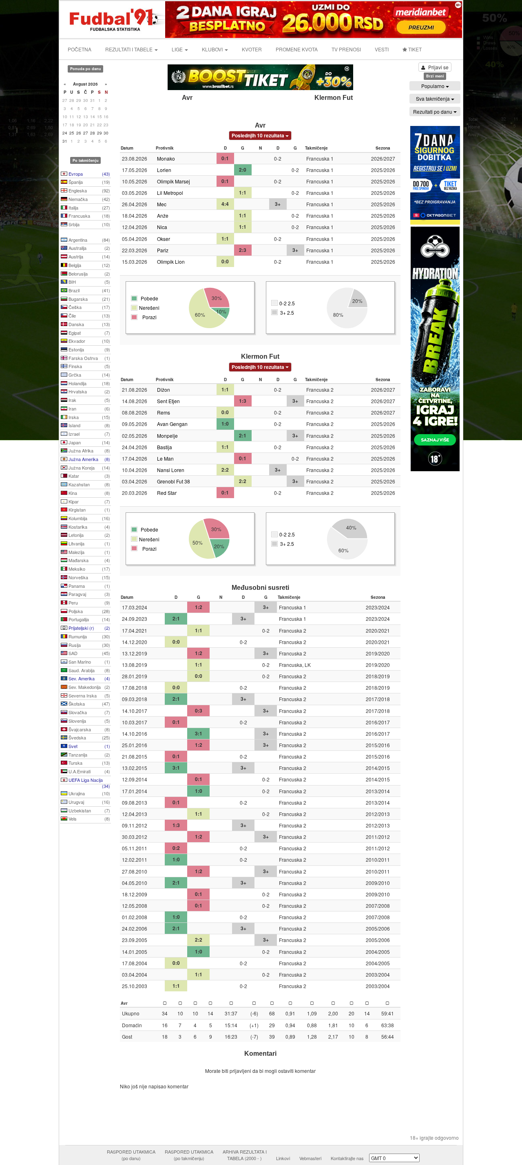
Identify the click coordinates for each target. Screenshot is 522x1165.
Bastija (164, 446)
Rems (163, 412)
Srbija (88, 224)
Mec (161, 204)
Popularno (433, 85)
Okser (163, 238)
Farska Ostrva (88, 358)
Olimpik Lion (171, 261)
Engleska (88, 190)
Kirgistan (88, 509)
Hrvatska (88, 391)
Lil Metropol (170, 192)
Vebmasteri (310, 1158)
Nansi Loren (170, 469)
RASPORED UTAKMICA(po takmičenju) (189, 1154)
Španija (88, 182)
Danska (88, 324)
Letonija (88, 535)
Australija (88, 248)
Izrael (88, 433)
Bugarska (88, 299)
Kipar (88, 501)
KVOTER (252, 49)
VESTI (382, 49)
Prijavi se (438, 67)
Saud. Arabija (88, 670)
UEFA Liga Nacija (88, 781)
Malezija (88, 552)
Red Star (167, 492)
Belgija (88, 265)
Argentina (88, 239)
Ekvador (88, 341)
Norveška (88, 577)
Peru (88, 602)
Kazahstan (88, 484)
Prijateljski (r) (88, 627)
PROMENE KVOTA (297, 49)
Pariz (162, 250)
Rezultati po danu (433, 111)
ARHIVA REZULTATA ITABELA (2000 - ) (245, 1154)
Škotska (88, 703)
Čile (88, 315)
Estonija (88, 349)
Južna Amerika (88, 459)
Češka (88, 307)
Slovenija (88, 720)
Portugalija (88, 619)
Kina (88, 493)
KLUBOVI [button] (213, 49)
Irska (88, 417)
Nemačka (88, 199)
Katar (88, 475)
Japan (88, 442)
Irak (88, 400)
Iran (88, 408)
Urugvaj (88, 802)
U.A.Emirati (88, 771)
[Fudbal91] (113, 18)
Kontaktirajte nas (347, 1158)
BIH (88, 281)
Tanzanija (88, 754)
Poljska (88, 611)
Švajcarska (88, 729)
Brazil (88, 290)
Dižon (163, 389)
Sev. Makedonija (88, 687)
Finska (88, 366)
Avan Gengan (172, 423)
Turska (88, 762)
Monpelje (167, 435)
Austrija (88, 256)
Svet (88, 746)
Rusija (88, 645)
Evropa (88, 173)
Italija (88, 207)
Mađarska (88, 560)
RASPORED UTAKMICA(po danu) (131, 1154)
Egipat (88, 332)
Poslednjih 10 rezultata (258, 135)
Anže (162, 215)
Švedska (88, 737)
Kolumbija (88, 518)
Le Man (165, 458)
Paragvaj (88, 594)
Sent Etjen (168, 400)
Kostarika (88, 526)
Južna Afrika (88, 450)
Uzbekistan (88, 810)
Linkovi (283, 1158)
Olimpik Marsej (173, 181)
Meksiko (88, 568)
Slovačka (88, 712)
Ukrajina (88, 793)
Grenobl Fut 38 (173, 481)
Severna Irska (88, 695)
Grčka (88, 374)
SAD (88, 653)
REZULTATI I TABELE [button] (129, 49)
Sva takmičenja (433, 98)
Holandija (88, 383)
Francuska (88, 215)
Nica (162, 226)
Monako (166, 158)
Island (88, 425)
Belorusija (88, 273)
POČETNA (79, 49)
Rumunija (88, 636)
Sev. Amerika (88, 678)
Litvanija (88, 543)
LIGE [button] (178, 49)
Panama (88, 585)
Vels (88, 818)
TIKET (414, 49)
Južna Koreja (88, 467)
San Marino (88, 661)
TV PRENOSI (346, 49)
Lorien (164, 169)
